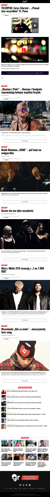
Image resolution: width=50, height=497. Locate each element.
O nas (6, 488)
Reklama (15, 488)
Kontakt (19, 488)
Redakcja (6, 15)
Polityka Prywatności (40, 488)
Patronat (10, 488)
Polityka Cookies (31, 488)
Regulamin (25, 488)
